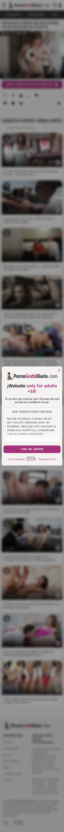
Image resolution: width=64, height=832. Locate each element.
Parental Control (47, 459)
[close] (59, 370)
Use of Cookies (16, 459)
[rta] (31, 460)
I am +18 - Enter (32, 449)
